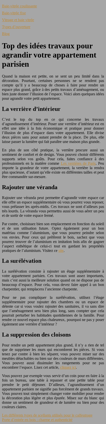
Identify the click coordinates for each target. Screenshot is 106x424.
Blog (6, 34)
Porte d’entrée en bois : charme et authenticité (37, 420)
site (61, 250)
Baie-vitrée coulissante (19, 6)
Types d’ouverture (16, 27)
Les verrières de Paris (78, 163)
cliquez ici (68, 367)
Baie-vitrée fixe (14, 13)
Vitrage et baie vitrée (18, 20)
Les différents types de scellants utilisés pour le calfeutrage (47, 415)
